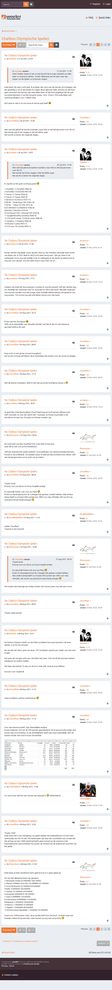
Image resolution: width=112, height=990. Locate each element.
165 (87, 245)
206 (87, 279)
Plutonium (85, 448)
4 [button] (105, 45)
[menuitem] (107, 4)
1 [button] (94, 45)
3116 (88, 72)
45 (87, 518)
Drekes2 (84, 241)
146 (87, 122)
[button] (90, 44)
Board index (9, 952)
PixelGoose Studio (31, 964)
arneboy (18, 71)
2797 (88, 803)
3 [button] (101, 45)
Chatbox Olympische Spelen (25, 38)
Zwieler (83, 68)
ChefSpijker (85, 799)
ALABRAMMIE (86, 514)
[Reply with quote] (74, 56)
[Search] (26, 4)
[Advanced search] (31, 4)
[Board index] (11, 17)
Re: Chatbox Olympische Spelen (20, 55)
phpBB (15, 962)
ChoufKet (84, 117)
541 (87, 452)
